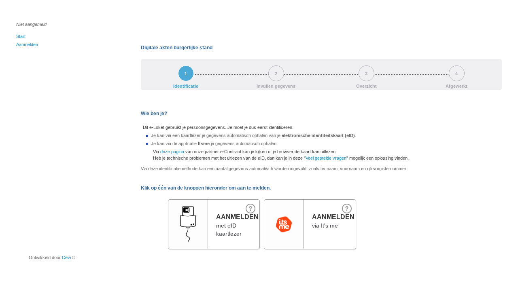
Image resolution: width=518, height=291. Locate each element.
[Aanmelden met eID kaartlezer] (188, 217)
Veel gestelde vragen (326, 158)
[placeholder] (347, 208)
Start (20, 36)
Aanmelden (27, 44)
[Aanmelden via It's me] (284, 207)
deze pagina (172, 151)
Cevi (66, 257)
